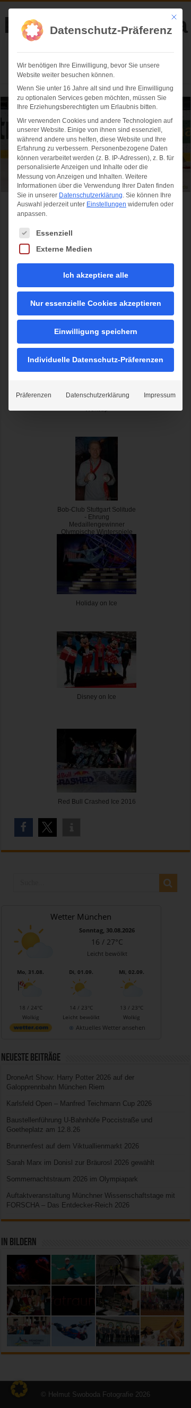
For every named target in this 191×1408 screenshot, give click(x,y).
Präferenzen (33, 395)
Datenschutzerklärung (91, 195)
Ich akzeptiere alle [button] (95, 275)
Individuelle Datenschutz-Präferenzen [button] (95, 359)
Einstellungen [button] (106, 204)
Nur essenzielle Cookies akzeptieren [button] (95, 303)
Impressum (160, 395)
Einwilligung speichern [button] (95, 331)
